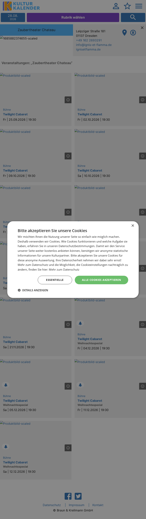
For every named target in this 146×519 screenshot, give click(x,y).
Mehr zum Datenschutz (64, 269)
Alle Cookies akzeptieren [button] (101, 280)
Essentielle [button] (54, 280)
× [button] (132, 225)
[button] (33, 290)
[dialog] (73, 259)
